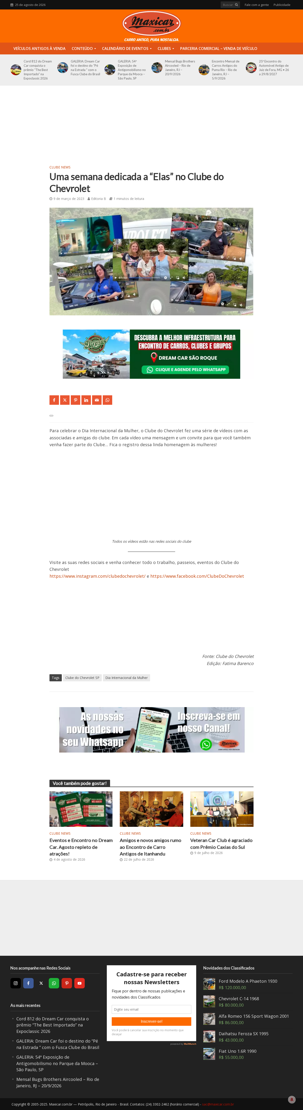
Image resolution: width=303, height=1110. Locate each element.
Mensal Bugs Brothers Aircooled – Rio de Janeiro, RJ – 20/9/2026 (180, 67)
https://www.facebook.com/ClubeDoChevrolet (197, 576)
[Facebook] (28, 983)
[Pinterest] (67, 983)
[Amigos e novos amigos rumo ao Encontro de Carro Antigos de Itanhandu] (151, 808)
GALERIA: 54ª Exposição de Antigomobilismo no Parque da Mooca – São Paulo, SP (132, 69)
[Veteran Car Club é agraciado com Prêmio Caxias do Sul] (222, 808)
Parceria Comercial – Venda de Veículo (218, 48)
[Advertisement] (151, 128)
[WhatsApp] (54, 983)
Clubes (164, 48)
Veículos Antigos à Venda (39, 48)
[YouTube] (79, 983)
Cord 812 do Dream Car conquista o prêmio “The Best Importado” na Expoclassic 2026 (38, 69)
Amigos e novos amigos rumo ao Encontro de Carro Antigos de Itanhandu (150, 846)
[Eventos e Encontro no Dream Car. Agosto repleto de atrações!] (81, 808)
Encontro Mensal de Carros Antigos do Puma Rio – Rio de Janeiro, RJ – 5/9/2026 (225, 69)
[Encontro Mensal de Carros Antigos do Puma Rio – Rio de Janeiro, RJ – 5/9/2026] (203, 69)
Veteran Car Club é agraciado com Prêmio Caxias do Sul (221, 843)
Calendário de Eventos (125, 48)
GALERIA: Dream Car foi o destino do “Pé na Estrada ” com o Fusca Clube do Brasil (85, 67)
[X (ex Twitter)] (41, 983)
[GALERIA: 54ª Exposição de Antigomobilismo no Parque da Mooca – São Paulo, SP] (109, 69)
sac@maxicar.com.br (218, 1104)
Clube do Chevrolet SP (82, 677)
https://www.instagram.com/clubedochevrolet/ (97, 576)
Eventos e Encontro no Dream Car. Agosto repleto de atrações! (81, 846)
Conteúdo (82, 48)
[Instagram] (15, 983)
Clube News (60, 167)
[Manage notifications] (292, 1099)
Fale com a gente (257, 5)
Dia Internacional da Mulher (126, 677)
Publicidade (282, 5)
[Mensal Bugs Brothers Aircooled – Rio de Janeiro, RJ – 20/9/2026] (156, 67)
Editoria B (98, 198)
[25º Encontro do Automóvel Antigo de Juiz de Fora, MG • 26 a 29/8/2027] (250, 67)
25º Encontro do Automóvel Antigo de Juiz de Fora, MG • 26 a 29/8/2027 (274, 67)
